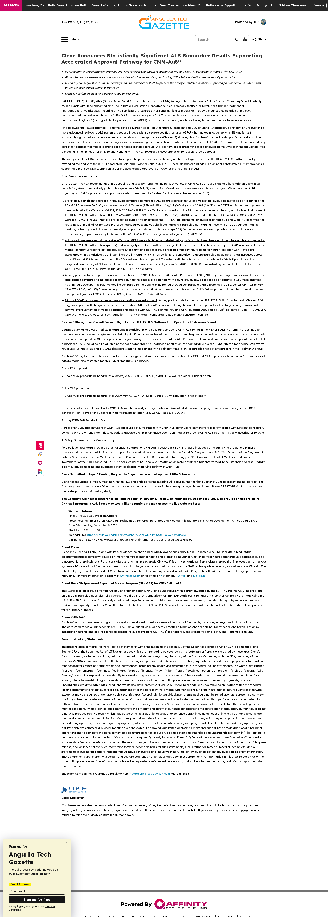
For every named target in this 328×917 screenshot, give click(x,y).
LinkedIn (199, 576)
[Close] (66, 843)
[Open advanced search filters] (245, 39)
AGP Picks (11, 5)
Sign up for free (37, 899)
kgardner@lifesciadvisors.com (150, 773)
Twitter (180, 576)
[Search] (237, 39)
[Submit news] (40, 445)
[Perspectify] (40, 454)
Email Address (20, 884)
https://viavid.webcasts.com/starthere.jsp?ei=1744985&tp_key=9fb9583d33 (136, 535)
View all (319, 5)
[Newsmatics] (40, 471)
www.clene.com (130, 576)
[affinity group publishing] (40, 462)
